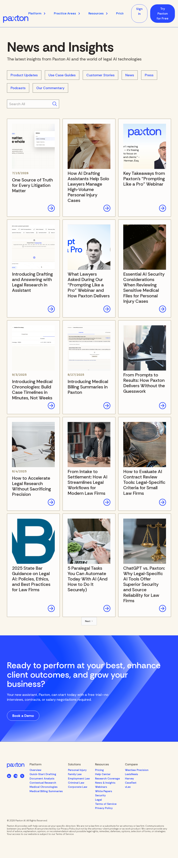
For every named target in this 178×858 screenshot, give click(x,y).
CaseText (130, 782)
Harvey (129, 778)
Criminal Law (76, 782)
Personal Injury (77, 770)
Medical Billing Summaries (46, 791)
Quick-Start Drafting (43, 774)
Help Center (103, 774)
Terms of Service (105, 804)
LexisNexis (131, 774)
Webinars (101, 787)
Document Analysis (42, 778)
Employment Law (79, 778)
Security (100, 795)
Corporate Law (77, 787)
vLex (128, 787)
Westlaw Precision (136, 770)
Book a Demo (23, 715)
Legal (98, 800)
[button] (38, 13)
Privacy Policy (104, 808)
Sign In (139, 11)
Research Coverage (107, 778)
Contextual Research (43, 782)
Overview (35, 770)
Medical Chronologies (44, 787)
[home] (15, 19)
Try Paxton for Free (162, 14)
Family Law (75, 774)
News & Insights (105, 782)
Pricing (121, 13)
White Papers (103, 791)
